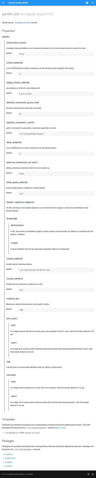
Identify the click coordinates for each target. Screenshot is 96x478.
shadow (8, 466)
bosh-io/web (14, 474)
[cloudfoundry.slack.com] (93, 474)
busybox (8, 454)
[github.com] (88, 474)
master (28, 23)
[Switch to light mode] (87, 2)
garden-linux (10, 458)
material (30, 474)
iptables (8, 462)
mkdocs (21, 474)
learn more (60, 428)
